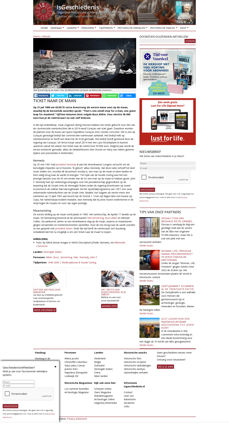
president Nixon (63, 228)
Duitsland (99, 365)
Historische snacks (162, 28)
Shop (182, 28)
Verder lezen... (146, 245)
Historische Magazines (78, 382)
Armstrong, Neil (69, 257)
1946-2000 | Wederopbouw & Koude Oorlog (72, 262)
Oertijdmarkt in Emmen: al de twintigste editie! (177, 287)
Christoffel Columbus (76, 362)
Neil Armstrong (95, 217)
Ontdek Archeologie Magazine (46, 290)
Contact (128, 392)
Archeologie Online (104, 399)
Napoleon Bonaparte (76, 372)
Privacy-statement (77, 418)
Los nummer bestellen (77, 388)
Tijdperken (104, 28)
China (97, 372)
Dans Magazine (102, 392)
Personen (87, 28)
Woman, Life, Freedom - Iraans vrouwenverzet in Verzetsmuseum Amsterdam (177, 255)
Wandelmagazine (103, 395)
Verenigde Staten (52, 251)
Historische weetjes (134, 369)
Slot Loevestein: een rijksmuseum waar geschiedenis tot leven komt (177, 323)
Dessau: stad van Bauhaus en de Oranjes (176, 219)
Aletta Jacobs (72, 358)
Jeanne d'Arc (71, 369)
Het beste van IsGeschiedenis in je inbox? (113, 292)
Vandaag (55, 28)
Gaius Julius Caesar (75, 365)
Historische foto (132, 358)
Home (44, 27)
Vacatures (129, 402)
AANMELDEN (109, 306)
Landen (70, 28)
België (97, 362)
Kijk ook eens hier (105, 382)
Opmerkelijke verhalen (136, 372)
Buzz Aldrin (111, 217)
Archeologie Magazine (77, 392)
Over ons (129, 395)
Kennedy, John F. (88, 257)
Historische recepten (135, 362)
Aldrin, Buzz (52, 257)
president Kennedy (66, 164)
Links (126, 406)
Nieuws (46, 36)
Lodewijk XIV (71, 376)
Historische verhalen (130, 28)
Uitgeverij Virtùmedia (105, 402)
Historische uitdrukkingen (137, 365)
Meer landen (101, 376)
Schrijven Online (102, 388)
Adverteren (130, 399)
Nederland (99, 358)
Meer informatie (44, 310)
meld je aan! (165, 366)
